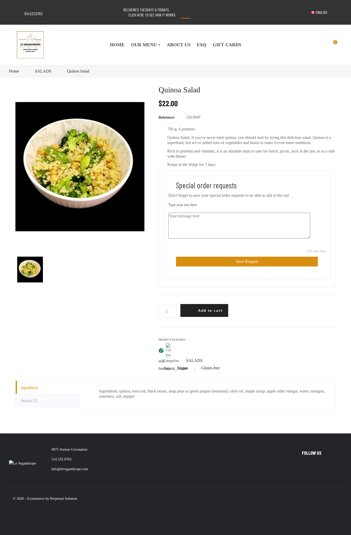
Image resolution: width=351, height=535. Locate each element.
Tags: (165, 368)
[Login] (314, 45)
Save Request (247, 261)
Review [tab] (29, 400)
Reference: (167, 117)
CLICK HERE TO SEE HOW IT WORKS (152, 14)
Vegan (183, 368)
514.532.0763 (33, 13)
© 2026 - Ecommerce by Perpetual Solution (45, 499)
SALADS (194, 360)
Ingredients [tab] (29, 387)
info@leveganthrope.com (69, 469)
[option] (79, 166)
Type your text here (182, 205)
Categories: (169, 361)
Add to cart (209, 310)
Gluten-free (210, 368)
